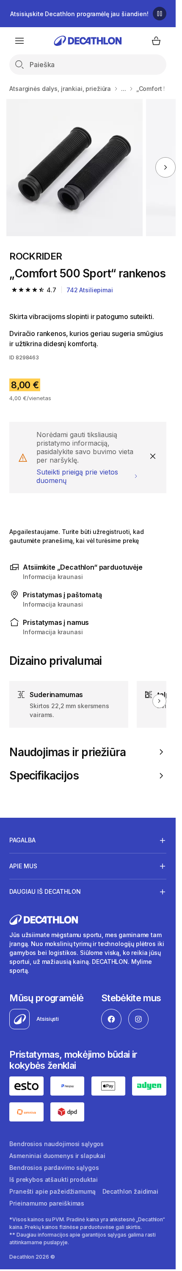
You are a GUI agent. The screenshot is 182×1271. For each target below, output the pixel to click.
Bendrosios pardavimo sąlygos (54, 1167)
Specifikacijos (44, 775)
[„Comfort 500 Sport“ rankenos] (74, 167)
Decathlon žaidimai (130, 1191)
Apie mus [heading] (23, 866)
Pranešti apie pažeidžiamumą (52, 1191)
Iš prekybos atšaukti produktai (53, 1179)
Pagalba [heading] (22, 840)
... (123, 88)
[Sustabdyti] (159, 13)
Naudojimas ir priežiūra (67, 752)
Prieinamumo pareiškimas (46, 1203)
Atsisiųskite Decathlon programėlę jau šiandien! (79, 13)
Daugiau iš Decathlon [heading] (45, 891)
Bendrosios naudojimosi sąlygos (56, 1143)
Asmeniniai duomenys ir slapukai (57, 1155)
